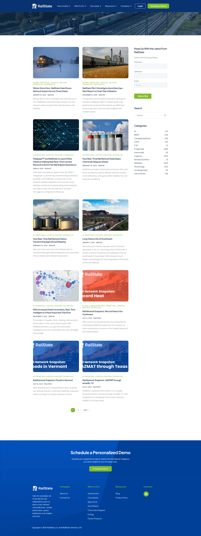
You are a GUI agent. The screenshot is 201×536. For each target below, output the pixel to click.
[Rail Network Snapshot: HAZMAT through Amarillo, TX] (105, 356)
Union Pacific (49, 84)
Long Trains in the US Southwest (97, 238)
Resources (110, 6)
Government (93, 493)
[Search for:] (151, 115)
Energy (91, 514)
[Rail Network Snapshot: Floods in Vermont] (56, 356)
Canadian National (97, 306)
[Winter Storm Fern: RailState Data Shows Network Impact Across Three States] (56, 62)
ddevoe (51, 95)
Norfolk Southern (141, 159)
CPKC (136, 142)
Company (125, 6)
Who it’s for (79, 6)
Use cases (94, 6)
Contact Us (65, 497)
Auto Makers (93, 506)
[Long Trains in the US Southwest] (105, 215)
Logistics (55, 82)
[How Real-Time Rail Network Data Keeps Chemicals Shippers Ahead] (105, 134)
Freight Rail (45, 82)
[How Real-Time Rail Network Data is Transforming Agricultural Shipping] (56, 215)
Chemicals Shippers (96, 510)
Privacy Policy (122, 497)
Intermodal (139, 152)
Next (85, 410)
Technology (38, 84)
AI (34, 82)
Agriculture (92, 502)
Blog (118, 493)
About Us (64, 493)
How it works (62, 6)
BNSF (37, 82)
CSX (136, 145)
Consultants (93, 497)
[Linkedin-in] (146, 494)
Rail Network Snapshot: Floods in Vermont (53, 380)
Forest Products (95, 518)
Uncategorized (140, 170)
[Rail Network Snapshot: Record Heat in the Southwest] (105, 285)
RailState (63, 82)
